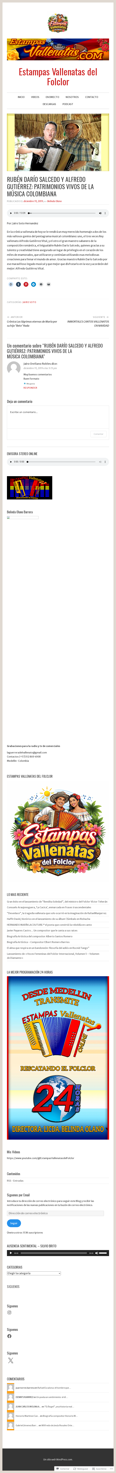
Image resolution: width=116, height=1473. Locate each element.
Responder (30, 388)
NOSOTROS (72, 97)
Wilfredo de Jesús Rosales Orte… (58, 1425)
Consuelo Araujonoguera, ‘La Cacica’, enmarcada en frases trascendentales (49, 907)
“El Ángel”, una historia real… (59, 1406)
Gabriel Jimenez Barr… (27, 1425)
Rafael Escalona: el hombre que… (54, 1387)
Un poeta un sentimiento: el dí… (52, 1397)
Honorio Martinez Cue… (28, 1416)
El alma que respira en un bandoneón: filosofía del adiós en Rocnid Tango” (48, 948)
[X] (10, 1360)
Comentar (98, 434)
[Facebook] (9, 1336)
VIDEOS (35, 97)
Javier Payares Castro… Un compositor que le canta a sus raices (42, 930)
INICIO (21, 97)
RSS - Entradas (15, 1180)
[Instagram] (9, 1312)
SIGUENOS (13, 1286)
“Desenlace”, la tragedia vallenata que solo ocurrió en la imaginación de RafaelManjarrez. (57, 913)
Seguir (14, 1223)
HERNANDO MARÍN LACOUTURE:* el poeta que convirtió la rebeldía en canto (49, 924)
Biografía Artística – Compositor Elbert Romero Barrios (38, 942)
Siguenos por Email (18, 1194)
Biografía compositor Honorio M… (60, 1416)
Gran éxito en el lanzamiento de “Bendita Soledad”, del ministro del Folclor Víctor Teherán (57, 901)
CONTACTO (91, 97)
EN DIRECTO (52, 97)
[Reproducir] (10, 1253)
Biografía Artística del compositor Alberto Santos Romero (39, 936)
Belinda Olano (54, 201)
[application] (58, 1253)
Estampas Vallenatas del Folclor (58, 76)
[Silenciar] (96, 1253)
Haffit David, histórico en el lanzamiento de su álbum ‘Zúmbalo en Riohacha (48, 919)
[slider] (103, 1252)
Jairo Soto (29, 302)
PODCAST (68, 104)
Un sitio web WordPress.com (57, 1459)
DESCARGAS (49, 104)
